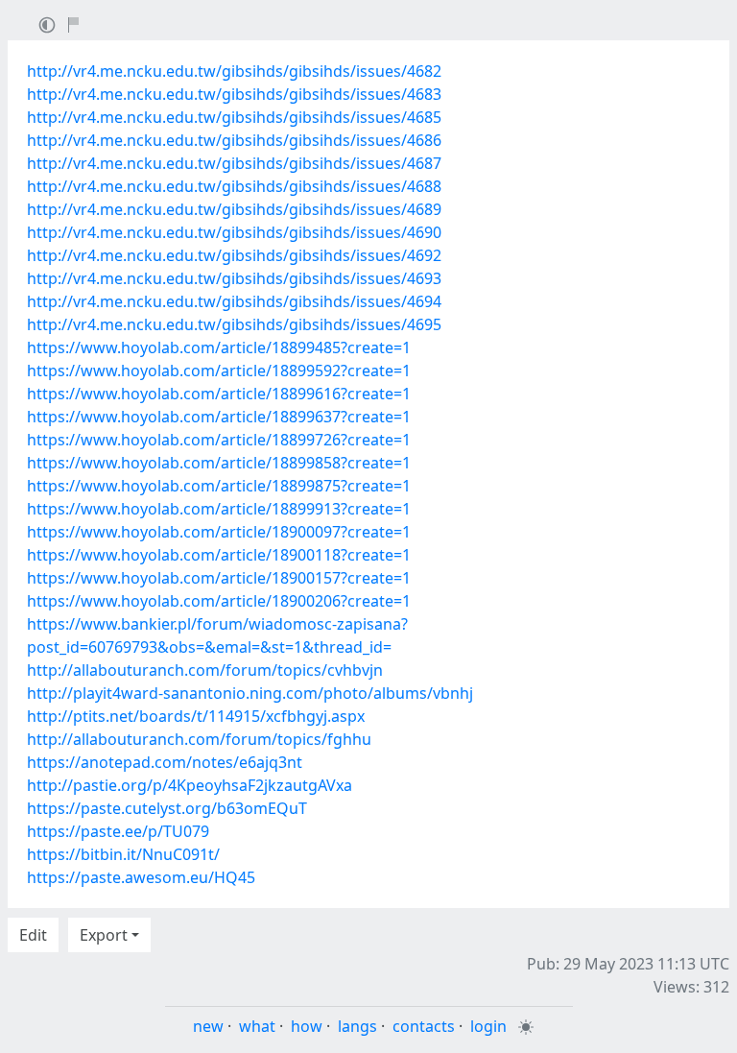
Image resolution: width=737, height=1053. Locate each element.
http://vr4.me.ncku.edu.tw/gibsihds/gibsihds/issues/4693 (234, 278)
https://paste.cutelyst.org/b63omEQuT (167, 808)
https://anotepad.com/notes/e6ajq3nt (164, 762)
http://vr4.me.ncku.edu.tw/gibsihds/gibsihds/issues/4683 (234, 94)
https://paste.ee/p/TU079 (118, 831)
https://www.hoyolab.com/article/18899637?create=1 (219, 416)
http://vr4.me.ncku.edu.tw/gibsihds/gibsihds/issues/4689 (234, 209)
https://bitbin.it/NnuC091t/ (123, 854)
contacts (423, 1026)
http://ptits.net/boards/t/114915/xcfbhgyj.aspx (196, 716)
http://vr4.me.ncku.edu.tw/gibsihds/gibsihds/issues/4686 (234, 140)
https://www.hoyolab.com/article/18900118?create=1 (219, 554)
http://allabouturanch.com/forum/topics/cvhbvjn (205, 670)
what (257, 1026)
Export (104, 934)
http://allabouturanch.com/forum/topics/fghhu (199, 739)
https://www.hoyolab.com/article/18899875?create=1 (219, 485)
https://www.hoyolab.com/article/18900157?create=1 (219, 577)
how (306, 1026)
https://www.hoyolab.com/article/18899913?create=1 (219, 508)
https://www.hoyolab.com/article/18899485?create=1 (219, 347)
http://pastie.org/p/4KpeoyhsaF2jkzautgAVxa (189, 785)
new (208, 1026)
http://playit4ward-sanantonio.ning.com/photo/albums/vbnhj (250, 693)
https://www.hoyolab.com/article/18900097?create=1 (219, 531)
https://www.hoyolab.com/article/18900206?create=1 (219, 600)
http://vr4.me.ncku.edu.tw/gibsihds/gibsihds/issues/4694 (234, 301)
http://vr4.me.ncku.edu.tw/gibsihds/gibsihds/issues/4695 (234, 324)
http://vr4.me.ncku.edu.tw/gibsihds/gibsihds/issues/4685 (234, 117)
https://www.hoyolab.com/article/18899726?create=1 (219, 439)
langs (357, 1026)
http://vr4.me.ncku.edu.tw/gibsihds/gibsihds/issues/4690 (234, 232)
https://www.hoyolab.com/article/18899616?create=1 (219, 393)
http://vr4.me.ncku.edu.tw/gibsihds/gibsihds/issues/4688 (234, 186)
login (488, 1026)
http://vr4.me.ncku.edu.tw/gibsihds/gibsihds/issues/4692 (234, 255)
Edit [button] (33, 934)
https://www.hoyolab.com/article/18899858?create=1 (219, 462)
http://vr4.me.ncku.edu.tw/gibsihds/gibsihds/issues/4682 (234, 71)
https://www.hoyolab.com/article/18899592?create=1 (219, 370)
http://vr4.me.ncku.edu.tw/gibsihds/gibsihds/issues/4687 (234, 163)
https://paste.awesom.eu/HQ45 (141, 877)
